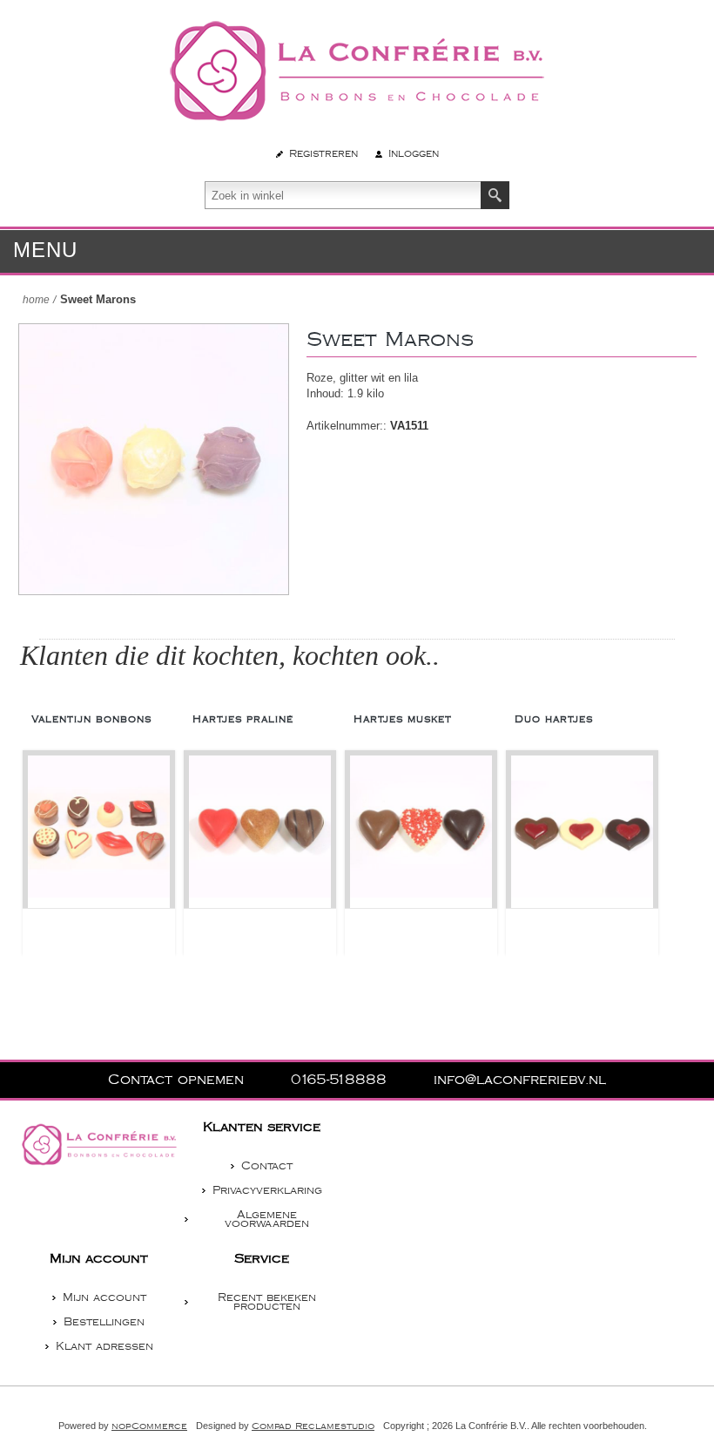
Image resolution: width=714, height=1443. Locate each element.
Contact (267, 1166)
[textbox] (343, 195)
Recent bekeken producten (267, 1302)
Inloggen (413, 154)
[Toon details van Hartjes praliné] (260, 831)
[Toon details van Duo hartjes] (582, 831)
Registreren (323, 154)
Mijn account (104, 1297)
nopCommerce (149, 1426)
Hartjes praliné (242, 719)
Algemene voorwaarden (267, 1219)
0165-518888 (341, 1080)
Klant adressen (104, 1346)
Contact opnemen (178, 1080)
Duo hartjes (554, 719)
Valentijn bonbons (91, 719)
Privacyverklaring (267, 1190)
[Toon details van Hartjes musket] (421, 831)
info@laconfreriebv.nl (520, 1080)
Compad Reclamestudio (313, 1426)
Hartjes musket (403, 719)
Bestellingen (104, 1322)
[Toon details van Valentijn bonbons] (99, 831)
